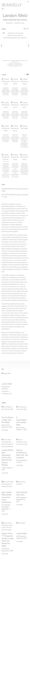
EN (25, 1)
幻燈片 (25, 28)
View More (5, 430)
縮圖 (27, 28)
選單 (3, 9)
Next (28, 45)
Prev (1, 45)
